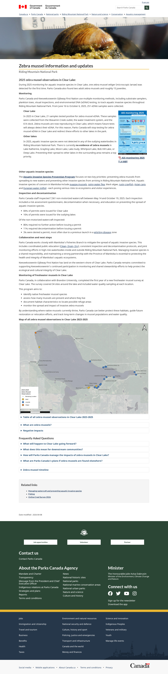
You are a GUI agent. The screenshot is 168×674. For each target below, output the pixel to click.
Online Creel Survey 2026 (39, 497)
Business (23, 635)
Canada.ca (23, 14)
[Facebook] (110, 594)
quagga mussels (78, 184)
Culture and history (73, 595)
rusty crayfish (126, 184)
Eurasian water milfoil (34, 188)
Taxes (21, 652)
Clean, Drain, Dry (69, 246)
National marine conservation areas (82, 584)
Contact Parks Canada (30, 558)
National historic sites (74, 577)
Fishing (31, 494)
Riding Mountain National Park (75, 14)
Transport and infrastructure (76, 640)
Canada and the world (73, 646)
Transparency (26, 577)
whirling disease (102, 232)
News (66, 573)
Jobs (21, 618)
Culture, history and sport (74, 629)
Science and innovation (117, 618)
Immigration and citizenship (32, 624)
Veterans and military (116, 629)
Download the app (117, 604)
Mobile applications (45, 667)
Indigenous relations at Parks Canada (38, 587)
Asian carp (139, 184)
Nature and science (100, 14)
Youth (108, 635)
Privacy (109, 667)
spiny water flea (96, 184)
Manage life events (115, 640)
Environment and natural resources (79, 618)
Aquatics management (135, 14)
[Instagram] (135, 594)
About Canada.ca (67, 667)
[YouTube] (126, 594)
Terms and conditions (30, 598)
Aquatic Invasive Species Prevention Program (49, 176)
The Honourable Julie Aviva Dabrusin (128, 576)
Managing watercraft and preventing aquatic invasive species (55, 491)
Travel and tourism (28, 629)
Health (22, 646)
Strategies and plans (29, 590)
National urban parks (74, 588)
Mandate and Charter (30, 573)
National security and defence (76, 624)
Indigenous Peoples (115, 624)
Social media (25, 667)
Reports (23, 594)
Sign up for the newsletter (121, 600)
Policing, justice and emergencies (78, 635)
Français (145, 2)
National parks (52, 14)
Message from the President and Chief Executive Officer (39, 582)
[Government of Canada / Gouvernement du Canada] (39, 7)
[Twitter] (118, 594)
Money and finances (72, 652)
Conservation (117, 14)
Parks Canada (37, 14)
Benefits (23, 640)
